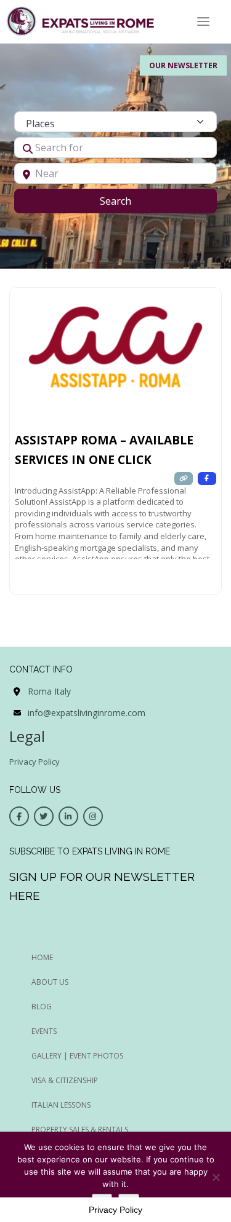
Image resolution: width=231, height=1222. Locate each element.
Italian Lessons (61, 1105)
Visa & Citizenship (64, 1080)
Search (131, 201)
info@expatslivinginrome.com (86, 713)
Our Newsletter (183, 65)
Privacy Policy (34, 761)
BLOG (41, 1006)
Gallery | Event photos (77, 1056)
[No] (215, 1177)
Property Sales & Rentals (79, 1129)
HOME (42, 957)
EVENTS (44, 1031)
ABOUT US (49, 982)
